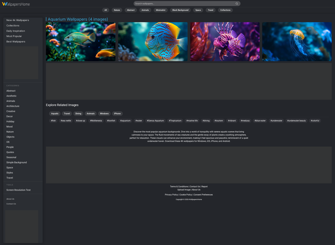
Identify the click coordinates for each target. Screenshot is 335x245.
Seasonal (11, 157)
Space (198, 10)
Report (205, 186)
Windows (104, 113)
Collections (225, 10)
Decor (9, 116)
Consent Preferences (203, 194)
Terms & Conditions (179, 186)
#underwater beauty (296, 120)
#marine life (192, 120)
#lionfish (111, 120)
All (106, 10)
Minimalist (160, 10)
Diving (78, 113)
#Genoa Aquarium (155, 120)
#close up (80, 120)
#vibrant (232, 120)
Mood (9, 126)
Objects (10, 136)
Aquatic (54, 113)
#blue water (260, 120)
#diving (206, 120)
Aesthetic (11, 95)
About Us (10, 199)
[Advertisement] (21, 62)
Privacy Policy (171, 194)
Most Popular (14, 36)
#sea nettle (66, 120)
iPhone (117, 113)
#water (138, 120)
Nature (117, 10)
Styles (9, 172)
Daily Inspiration (15, 31)
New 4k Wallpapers (17, 20)
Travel (210, 10)
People (10, 147)
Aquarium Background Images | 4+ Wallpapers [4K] (16, 4)
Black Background (180, 10)
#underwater (276, 120)
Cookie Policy (186, 194)
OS (7, 142)
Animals (145, 10)
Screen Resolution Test (18, 190)
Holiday (10, 121)
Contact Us (11, 204)
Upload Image (183, 189)
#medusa (245, 120)
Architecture (12, 106)
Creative (10, 111)
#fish (53, 120)
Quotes (10, 152)
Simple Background (16, 162)
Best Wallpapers (15, 41)
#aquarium (125, 120)
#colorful (315, 120)
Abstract (131, 10)
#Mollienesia (96, 120)
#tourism (219, 120)
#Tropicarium (175, 120)
